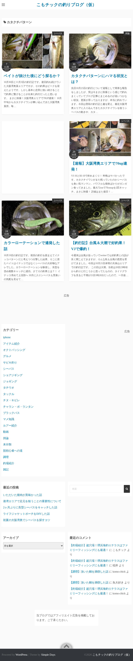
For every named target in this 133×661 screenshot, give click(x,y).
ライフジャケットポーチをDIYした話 (26, 513)
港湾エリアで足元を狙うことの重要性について (32, 501)
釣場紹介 (8, 463)
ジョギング (10, 381)
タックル (8, 394)
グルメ (7, 356)
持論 (127, 33)
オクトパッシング (14, 349)
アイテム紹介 (11, 343)
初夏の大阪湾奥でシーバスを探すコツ (26, 520)
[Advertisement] (33, 154)
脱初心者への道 (13, 450)
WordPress (21, 654)
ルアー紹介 (10, 425)
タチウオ (8, 387)
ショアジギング (13, 375)
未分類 (7, 444)
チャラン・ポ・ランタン (18, 406)
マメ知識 (8, 419)
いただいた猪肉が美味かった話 (22, 494)
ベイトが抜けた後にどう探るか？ (32, 76)
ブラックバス (11, 412)
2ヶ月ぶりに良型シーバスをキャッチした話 (30, 507)
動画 (6, 431)
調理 (6, 457)
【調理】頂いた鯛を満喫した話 (89, 571)
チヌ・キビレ (11, 400)
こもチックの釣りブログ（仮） (66, 4)
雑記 (6, 469)
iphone (7, 337)
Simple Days (48, 654)
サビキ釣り (10, 362)
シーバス (58, 33)
